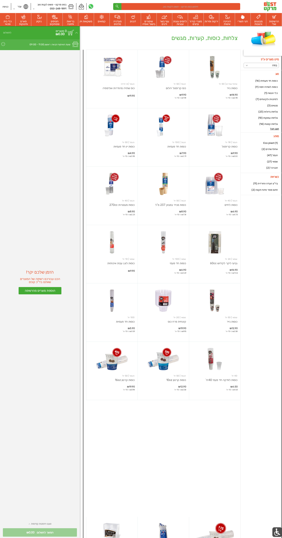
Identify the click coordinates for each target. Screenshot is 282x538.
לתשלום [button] (7, 32)
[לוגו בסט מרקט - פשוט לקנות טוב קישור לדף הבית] (270, 6)
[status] (61, 31)
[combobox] (176, 6)
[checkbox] (261, 81)
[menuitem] (274, 19)
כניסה (5, 6)
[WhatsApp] (91, 6)
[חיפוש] (117, 6)
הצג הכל (274, 128)
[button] (81, 6)
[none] (214, 79)
